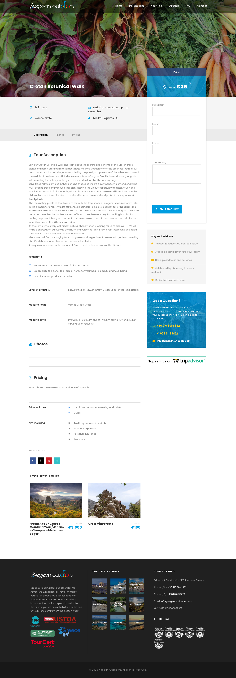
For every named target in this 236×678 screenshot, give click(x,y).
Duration (174, 5)
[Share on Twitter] (41, 463)
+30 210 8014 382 (177, 587)
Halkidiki (118, 622)
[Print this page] (57, 463)
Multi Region (99, 604)
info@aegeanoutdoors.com (176, 601)
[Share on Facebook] (33, 463)
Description (41, 134)
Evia (136, 622)
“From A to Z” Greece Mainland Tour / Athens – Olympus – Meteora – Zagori (47, 528)
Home (118, 5)
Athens (99, 585)
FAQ (188, 5)
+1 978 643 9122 (176, 594)
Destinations (136, 5)
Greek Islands (118, 586)
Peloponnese (100, 622)
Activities (156, 5)
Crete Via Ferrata (100, 524)
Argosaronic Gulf (136, 586)
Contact (202, 5)
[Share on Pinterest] (49, 463)
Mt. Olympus (136, 604)
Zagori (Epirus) (118, 604)
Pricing (76, 134)
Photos (60, 134)
